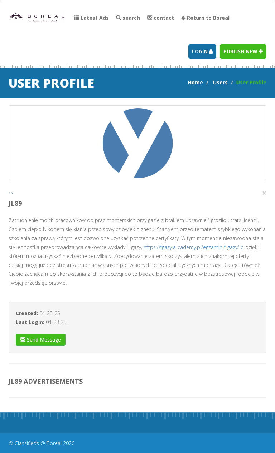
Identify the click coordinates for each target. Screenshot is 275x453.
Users (220, 82)
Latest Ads (94, 17)
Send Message (43, 339)
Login (200, 51)
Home (195, 82)
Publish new (241, 51)
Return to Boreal (207, 17)
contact (163, 17)
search (130, 17)
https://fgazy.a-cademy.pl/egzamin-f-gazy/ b (194, 247)
